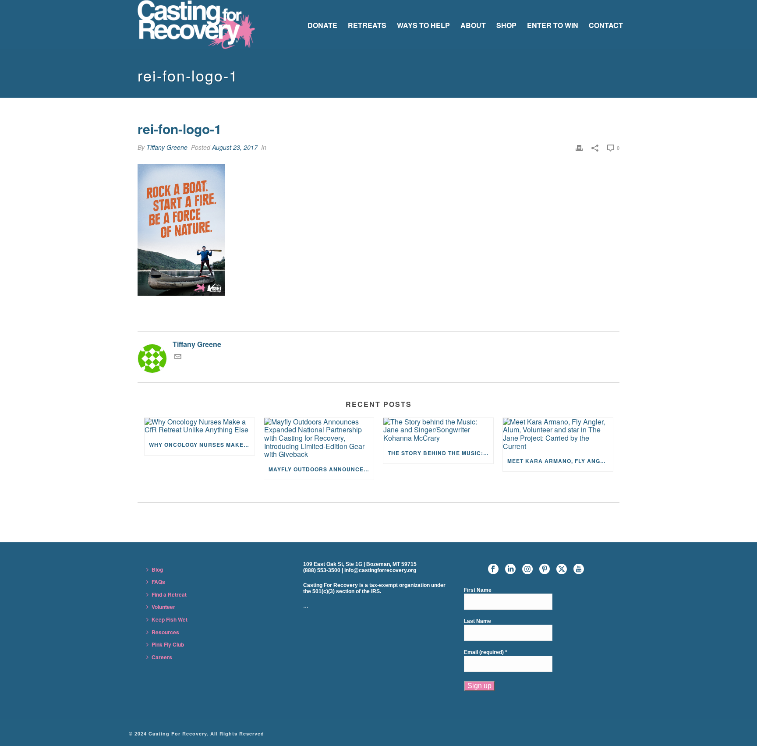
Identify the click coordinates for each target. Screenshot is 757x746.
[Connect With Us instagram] (527, 569)
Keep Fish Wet (169, 619)
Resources (165, 632)
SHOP (506, 25)
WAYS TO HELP (423, 25)
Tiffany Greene (166, 147)
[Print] (579, 147)
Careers (162, 657)
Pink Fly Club (168, 644)
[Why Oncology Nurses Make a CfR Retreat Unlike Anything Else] (200, 426)
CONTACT (606, 25)
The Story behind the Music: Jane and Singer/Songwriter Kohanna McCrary (440, 453)
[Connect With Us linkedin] (510, 569)
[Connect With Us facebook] (493, 569)
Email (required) (485, 652)
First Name (478, 590)
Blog (157, 569)
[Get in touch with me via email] (177, 357)
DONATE (322, 25)
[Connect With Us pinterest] (544, 569)
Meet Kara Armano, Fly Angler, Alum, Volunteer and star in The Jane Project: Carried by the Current (560, 461)
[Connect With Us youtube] (578, 569)
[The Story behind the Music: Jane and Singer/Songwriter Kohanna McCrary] (438, 430)
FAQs (158, 582)
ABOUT (473, 25)
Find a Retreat (169, 594)
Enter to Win (552, 25)
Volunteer (163, 607)
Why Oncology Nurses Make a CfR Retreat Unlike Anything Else (202, 445)
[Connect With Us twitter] (561, 569)
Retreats (367, 25)
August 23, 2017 (235, 147)
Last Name (477, 621)
